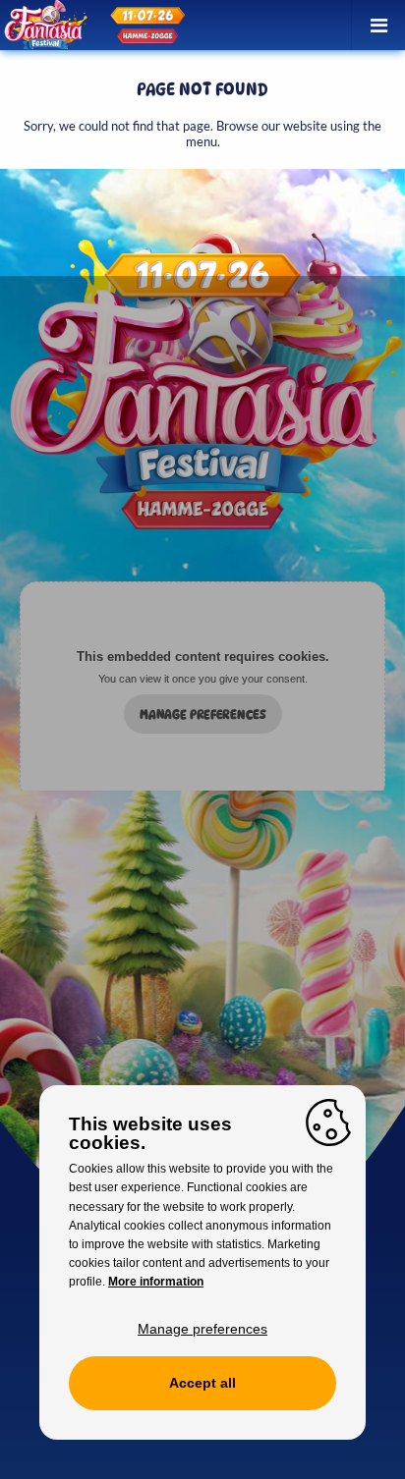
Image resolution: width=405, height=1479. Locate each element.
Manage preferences (203, 714)
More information (155, 1281)
